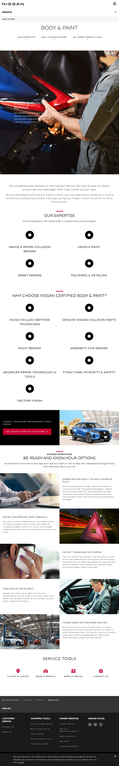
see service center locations (25, 431)
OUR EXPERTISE (26, 37)
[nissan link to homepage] (13, 4)
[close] (115, 756)
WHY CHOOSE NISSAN (54, 37)
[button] (114, 3)
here (21, 762)
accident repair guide (87, 37)
